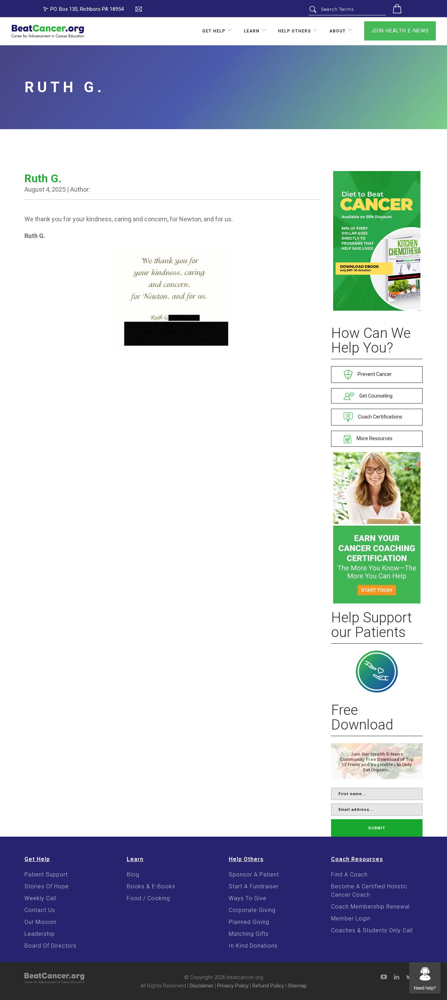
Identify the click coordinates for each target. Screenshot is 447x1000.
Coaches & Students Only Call (372, 930)
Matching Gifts (249, 934)
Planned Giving (249, 922)
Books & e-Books (151, 886)
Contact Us (39, 910)
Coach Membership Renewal (370, 906)
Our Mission (40, 922)
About (337, 31)
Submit (376, 828)
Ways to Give (247, 898)
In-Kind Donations (253, 945)
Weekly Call (40, 898)
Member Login (351, 918)
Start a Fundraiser (254, 886)
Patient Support (46, 874)
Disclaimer (201, 986)
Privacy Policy (233, 986)
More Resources (374, 438)
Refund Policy (268, 986)
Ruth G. (42, 178)
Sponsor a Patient (254, 874)
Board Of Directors (50, 945)
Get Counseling (375, 396)
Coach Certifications (379, 417)
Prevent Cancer (374, 374)
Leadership (39, 934)
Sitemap (297, 986)
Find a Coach (349, 874)
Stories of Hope (46, 886)
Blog (133, 874)
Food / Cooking (148, 898)
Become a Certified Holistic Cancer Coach (369, 890)
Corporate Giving (252, 910)
